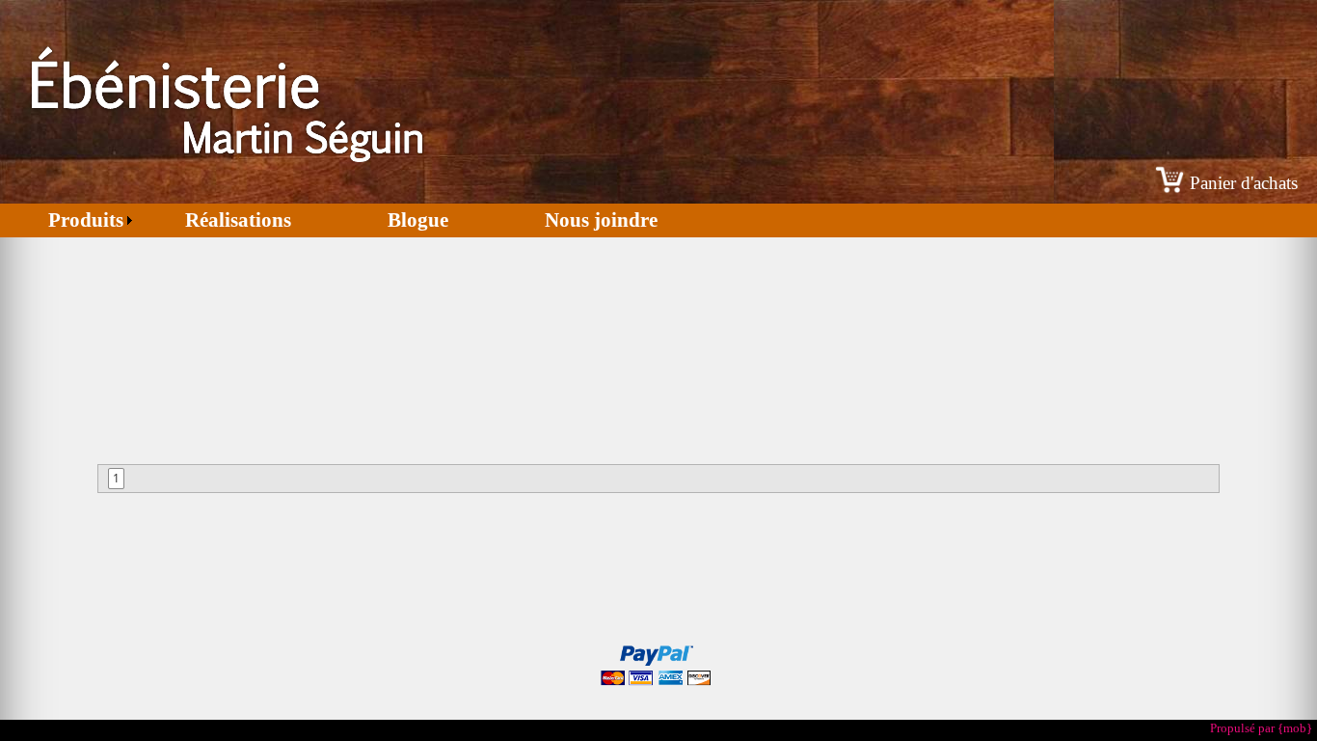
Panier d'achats (1244, 183)
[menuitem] (68, 220)
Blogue (418, 220)
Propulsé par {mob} (1261, 728)
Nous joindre (601, 220)
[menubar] (353, 220)
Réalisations (238, 220)
